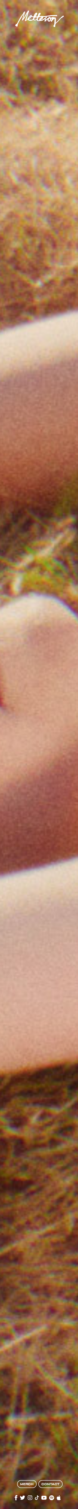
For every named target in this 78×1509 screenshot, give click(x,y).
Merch (27, 1484)
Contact (50, 1484)
